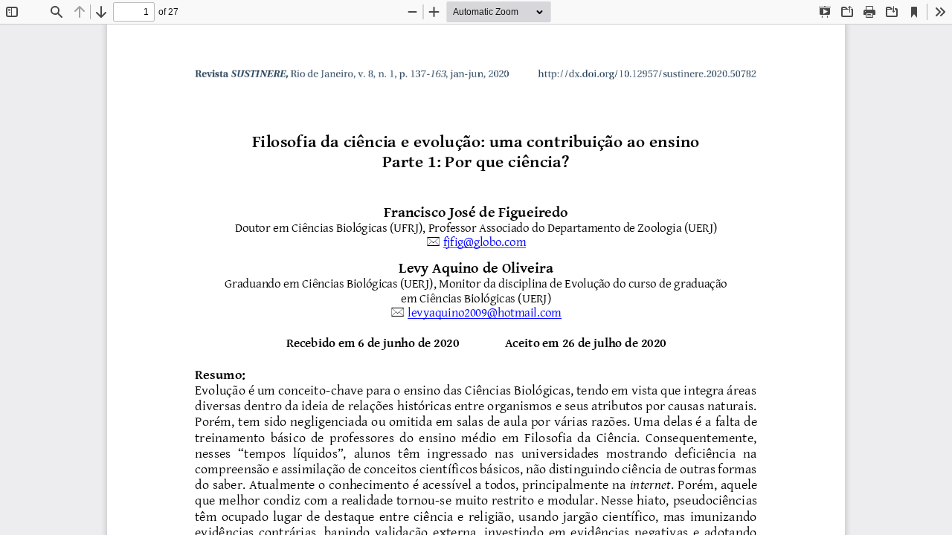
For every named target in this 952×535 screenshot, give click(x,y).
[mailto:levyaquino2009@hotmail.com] (486, 312)
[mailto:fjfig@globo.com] (484, 242)
